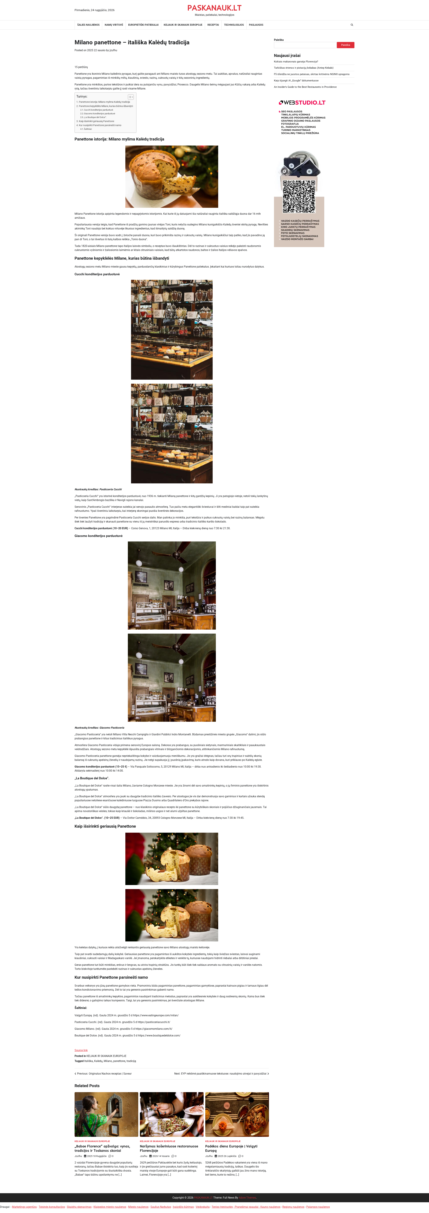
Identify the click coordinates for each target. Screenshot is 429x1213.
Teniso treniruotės (222, 1206)
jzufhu (113, 50)
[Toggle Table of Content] (129, 97)
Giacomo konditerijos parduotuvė (99, 113)
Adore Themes (247, 1197)
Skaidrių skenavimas (79, 1206)
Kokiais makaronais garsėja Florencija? (296, 61)
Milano (108, 1061)
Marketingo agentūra (24, 1206)
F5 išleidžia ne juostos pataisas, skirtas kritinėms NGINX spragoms (312, 74)
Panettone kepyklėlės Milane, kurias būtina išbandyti (106, 106)
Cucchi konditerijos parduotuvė (98, 110)
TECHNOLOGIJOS (234, 24)
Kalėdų (98, 1061)
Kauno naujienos (270, 1206)
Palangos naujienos (318, 1206)
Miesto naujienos (138, 1206)
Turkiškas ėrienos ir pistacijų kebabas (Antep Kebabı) (303, 67)
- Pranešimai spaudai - (246, 1206)
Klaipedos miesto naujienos (110, 1206)
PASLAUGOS (256, 24)
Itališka (88, 1061)
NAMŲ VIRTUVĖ (114, 24)
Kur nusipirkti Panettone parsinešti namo (100, 125)
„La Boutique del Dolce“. (95, 117)
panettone (119, 1061)
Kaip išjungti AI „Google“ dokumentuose (296, 80)
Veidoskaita (203, 1206)
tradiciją (131, 1061)
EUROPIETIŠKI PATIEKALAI (143, 24)
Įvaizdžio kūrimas (183, 1206)
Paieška (279, 39)
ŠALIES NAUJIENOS (88, 24)
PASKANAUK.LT (214, 7)
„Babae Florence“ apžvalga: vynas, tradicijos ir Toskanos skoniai (102, 1148)
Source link (81, 1050)
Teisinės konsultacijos (52, 1206)
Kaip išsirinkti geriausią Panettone (96, 121)
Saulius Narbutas (160, 1206)
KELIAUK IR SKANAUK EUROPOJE (183, 24)
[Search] (351, 24)
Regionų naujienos (293, 1206)
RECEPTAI (213, 24)
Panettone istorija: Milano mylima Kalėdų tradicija (104, 102)
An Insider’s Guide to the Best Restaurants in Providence (305, 86)
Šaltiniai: (88, 129)
